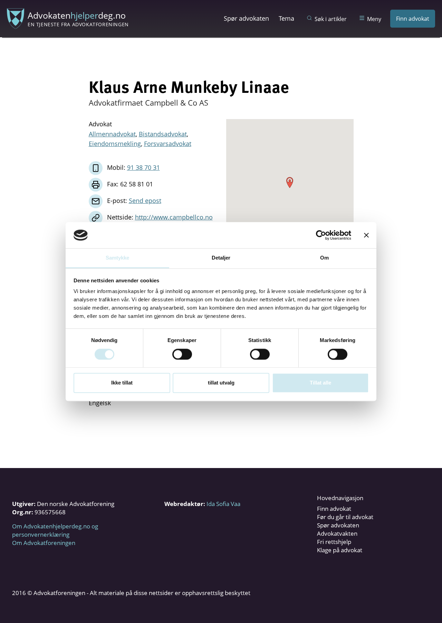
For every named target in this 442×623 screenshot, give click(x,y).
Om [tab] (324, 258)
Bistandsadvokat (163, 134)
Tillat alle (320, 383)
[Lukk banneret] (366, 235)
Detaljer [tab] (221, 258)
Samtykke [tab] (117, 258)
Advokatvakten (337, 533)
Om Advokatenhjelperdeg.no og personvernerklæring (55, 530)
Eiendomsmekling (115, 143)
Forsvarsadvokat (167, 143)
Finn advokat (412, 18)
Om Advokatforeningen (43, 543)
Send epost (145, 200)
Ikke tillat (122, 383)
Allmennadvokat (112, 134)
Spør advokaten (246, 18)
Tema (286, 18)
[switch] (182, 354)
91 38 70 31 (143, 167)
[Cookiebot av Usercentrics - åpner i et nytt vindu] (321, 235)
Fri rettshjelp (334, 542)
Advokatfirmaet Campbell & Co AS (148, 102)
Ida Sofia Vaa (223, 504)
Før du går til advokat (345, 517)
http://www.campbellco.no (174, 217)
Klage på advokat (339, 550)
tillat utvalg (221, 383)
